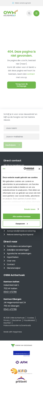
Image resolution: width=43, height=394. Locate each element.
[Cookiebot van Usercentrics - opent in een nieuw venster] (25, 168)
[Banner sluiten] (39, 169)
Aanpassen (20, 223)
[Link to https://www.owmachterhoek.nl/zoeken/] (29, 13)
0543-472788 (10, 291)
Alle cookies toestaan (21, 216)
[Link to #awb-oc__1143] (36, 13)
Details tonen (29, 209)
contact (31, 74)
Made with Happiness (13, 332)
